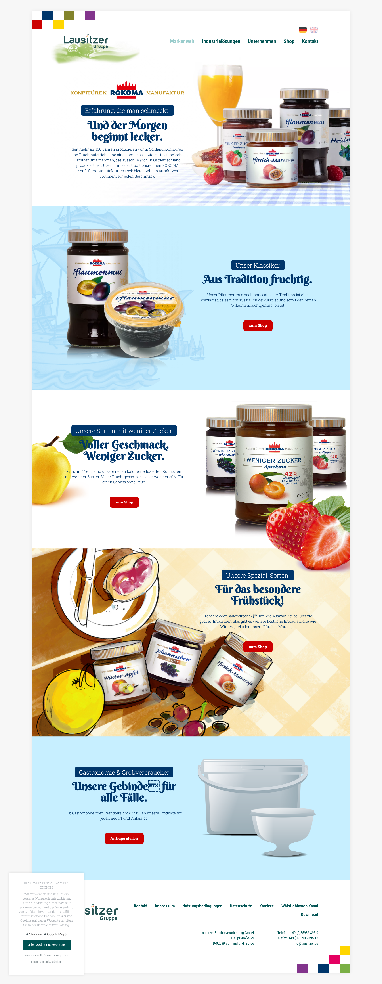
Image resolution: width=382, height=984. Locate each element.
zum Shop (258, 325)
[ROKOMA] (314, 30)
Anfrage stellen (124, 838)
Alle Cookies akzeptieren (46, 945)
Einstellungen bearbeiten (46, 961)
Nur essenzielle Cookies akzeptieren (46, 955)
